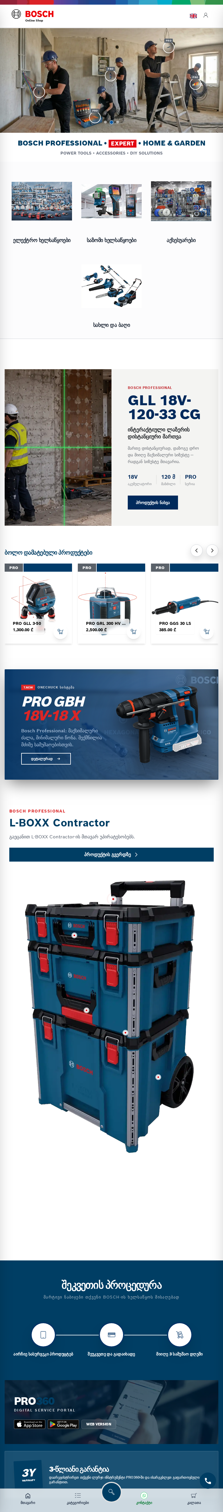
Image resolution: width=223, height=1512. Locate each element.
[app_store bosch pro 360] (29, 1424)
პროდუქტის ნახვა (153, 502)
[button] (105, 122)
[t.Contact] (208, 1480)
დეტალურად (42, 758)
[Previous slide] (196, 550)
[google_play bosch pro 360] (63, 1424)
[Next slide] (212, 550)
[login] (205, 16)
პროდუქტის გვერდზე (107, 854)
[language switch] (193, 16)
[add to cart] (60, 632)
